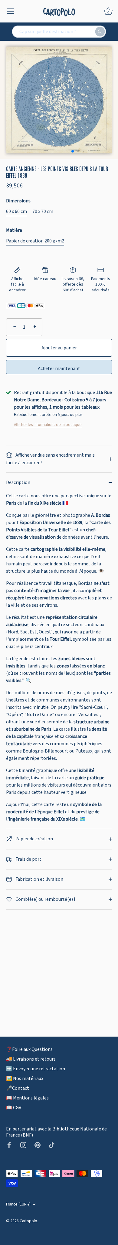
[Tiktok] (52, 1144)
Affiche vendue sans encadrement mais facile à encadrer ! (50, 459)
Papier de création (34, 838)
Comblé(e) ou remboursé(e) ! (45, 899)
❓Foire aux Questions (29, 1049)
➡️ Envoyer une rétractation (35, 1068)
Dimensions (18, 201)
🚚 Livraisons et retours (31, 1059)
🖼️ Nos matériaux (24, 1078)
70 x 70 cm (42, 211)
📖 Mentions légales (27, 1098)
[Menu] (10, 11)
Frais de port (28, 859)
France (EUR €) (18, 1204)
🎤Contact (17, 1088)
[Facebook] (9, 1144)
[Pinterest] (37, 1144)
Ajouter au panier (59, 348)
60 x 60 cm (16, 211)
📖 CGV (13, 1107)
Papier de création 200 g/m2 (35, 241)
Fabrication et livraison (39, 879)
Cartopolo (28, 1221)
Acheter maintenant (59, 368)
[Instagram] (23, 1144)
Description (18, 482)
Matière (14, 230)
